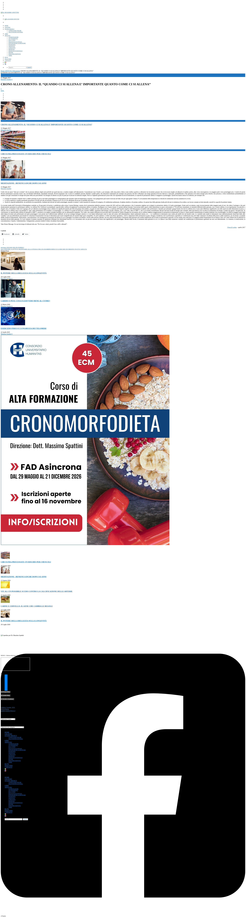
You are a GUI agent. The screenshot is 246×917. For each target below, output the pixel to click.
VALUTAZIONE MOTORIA (15, 32)
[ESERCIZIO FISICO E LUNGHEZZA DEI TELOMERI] (13, 325)
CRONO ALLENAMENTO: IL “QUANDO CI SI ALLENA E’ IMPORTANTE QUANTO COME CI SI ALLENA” (46, 125)
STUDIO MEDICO (9, 29)
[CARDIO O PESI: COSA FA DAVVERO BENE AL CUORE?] (13, 297)
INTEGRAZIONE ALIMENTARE (17, 43)
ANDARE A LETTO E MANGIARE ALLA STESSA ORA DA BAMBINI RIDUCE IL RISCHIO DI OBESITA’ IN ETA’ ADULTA (44, 249)
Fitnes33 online (232, 227)
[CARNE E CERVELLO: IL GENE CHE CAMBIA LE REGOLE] (5, 602)
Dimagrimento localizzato (15, 41)
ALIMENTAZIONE (13, 37)
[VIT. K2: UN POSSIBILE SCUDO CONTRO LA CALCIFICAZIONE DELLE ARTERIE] (5, 588)
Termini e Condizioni (8, 699)
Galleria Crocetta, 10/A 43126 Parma (8, 708)
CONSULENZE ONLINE (14, 30)
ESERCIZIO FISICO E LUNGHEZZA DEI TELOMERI (23, 328)
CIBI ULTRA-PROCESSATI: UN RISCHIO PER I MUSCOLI (26, 154)
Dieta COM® (11, 40)
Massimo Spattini (6, 79)
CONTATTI (8, 60)
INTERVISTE (11, 45)
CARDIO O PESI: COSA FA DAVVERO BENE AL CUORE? (25, 301)
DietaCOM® (8, 59)
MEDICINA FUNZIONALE (15, 51)
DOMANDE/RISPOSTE (14, 54)
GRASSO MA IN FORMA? (12, 247)
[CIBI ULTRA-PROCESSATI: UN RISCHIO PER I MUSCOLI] (5, 558)
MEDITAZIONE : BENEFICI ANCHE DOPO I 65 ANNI (23, 183)
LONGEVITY (11, 48)
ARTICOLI (7, 35)
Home (3, 71)
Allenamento (16, 71)
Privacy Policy (6, 692)
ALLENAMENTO (13, 38)
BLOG (6, 57)
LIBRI (6, 34)
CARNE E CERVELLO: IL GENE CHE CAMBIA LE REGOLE (27, 606)
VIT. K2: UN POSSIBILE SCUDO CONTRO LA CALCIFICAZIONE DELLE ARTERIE (36, 591)
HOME (6, 25)
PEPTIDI (10, 52)
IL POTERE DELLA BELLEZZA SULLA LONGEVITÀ (24, 273)
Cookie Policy (6, 695)
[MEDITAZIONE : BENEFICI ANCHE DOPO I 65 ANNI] (5, 573)
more (2, 90)
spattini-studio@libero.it (8, 711)
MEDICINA (11, 49)
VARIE (10, 55)
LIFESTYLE (11, 46)
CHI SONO (7, 27)
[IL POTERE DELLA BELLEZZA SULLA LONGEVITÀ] (13, 269)
